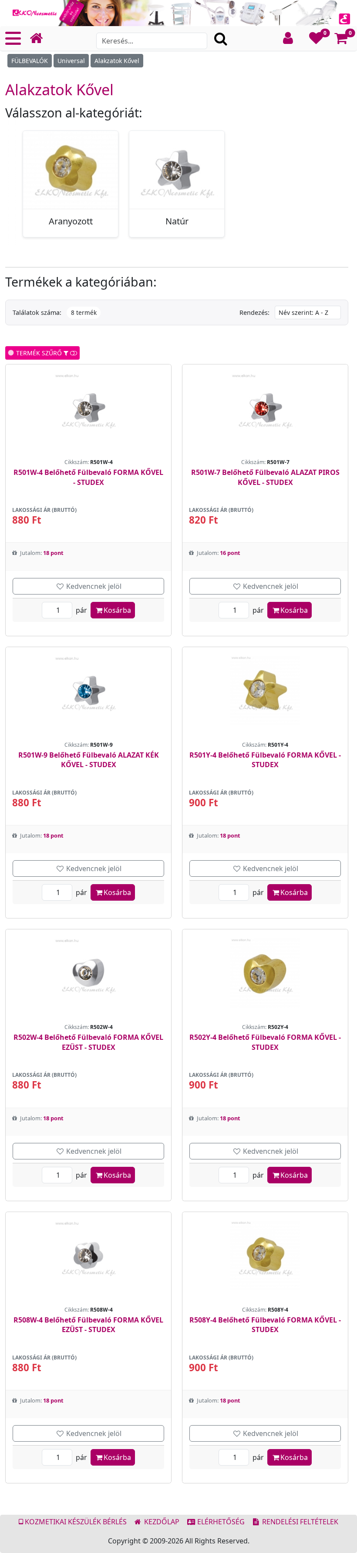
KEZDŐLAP (160, 1521)
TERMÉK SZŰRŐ (38, 353)
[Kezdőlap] (39, 38)
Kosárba (117, 610)
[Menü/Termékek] (13, 38)
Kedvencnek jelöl (92, 586)
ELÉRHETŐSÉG (220, 1521)
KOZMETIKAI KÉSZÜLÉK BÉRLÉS (75, 1521)
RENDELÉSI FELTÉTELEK (299, 1521)
